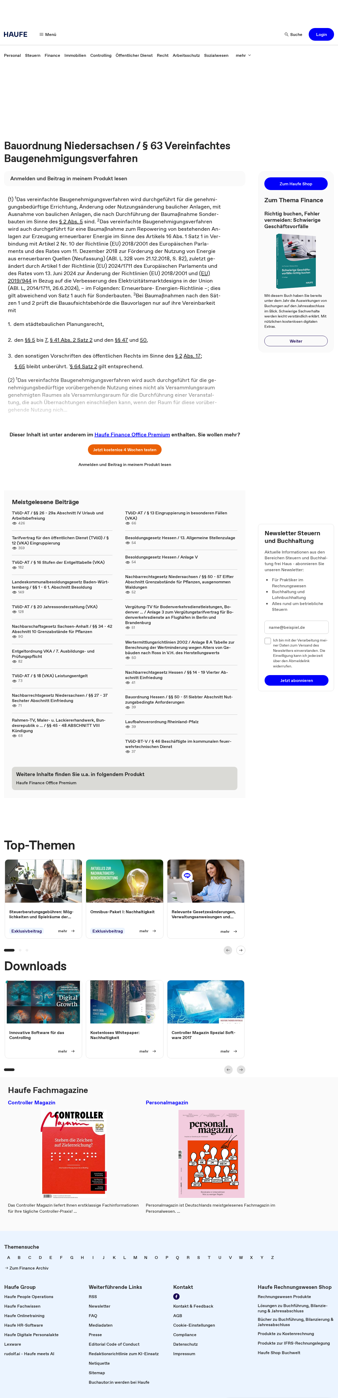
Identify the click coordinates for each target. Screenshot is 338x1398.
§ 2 (178, 355)
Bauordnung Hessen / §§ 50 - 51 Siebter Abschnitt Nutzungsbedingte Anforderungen (179, 699)
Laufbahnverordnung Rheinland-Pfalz (162, 721)
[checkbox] (268, 641)
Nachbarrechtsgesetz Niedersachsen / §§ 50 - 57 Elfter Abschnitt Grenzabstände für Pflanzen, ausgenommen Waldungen (179, 582)
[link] (12, 55)
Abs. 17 (192, 355)
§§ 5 (30, 340)
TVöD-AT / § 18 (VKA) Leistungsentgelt (50, 675)
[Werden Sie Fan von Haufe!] (176, 1296)
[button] (321, 34)
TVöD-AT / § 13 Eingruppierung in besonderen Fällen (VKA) (176, 515)
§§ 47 (121, 340)
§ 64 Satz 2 (83, 366)
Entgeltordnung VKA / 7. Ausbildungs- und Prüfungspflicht (53, 653)
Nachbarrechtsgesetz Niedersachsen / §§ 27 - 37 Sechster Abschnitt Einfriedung (60, 698)
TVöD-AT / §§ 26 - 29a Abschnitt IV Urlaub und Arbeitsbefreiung (58, 515)
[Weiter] (240, 950)
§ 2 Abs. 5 (71, 221)
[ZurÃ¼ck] (228, 950)
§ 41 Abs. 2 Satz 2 (71, 340)
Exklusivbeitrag (26, 931)
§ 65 (20, 366)
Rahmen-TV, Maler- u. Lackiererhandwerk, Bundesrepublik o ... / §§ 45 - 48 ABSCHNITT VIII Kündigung (59, 725)
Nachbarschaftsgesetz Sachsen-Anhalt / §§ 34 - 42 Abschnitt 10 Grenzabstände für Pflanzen (62, 629)
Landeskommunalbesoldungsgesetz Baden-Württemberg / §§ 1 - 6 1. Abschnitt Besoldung (60, 584)
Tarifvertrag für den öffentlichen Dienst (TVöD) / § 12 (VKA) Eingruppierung (60, 540)
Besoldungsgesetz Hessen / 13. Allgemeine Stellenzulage (180, 537)
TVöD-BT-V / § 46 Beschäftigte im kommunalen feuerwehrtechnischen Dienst (178, 744)
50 (143, 340)
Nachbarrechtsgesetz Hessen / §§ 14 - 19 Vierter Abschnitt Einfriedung (176, 675)
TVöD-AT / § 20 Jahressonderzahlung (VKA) (54, 606)
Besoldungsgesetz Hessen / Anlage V (161, 557)
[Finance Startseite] (17, 34)
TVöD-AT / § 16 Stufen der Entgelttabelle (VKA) (58, 562)
